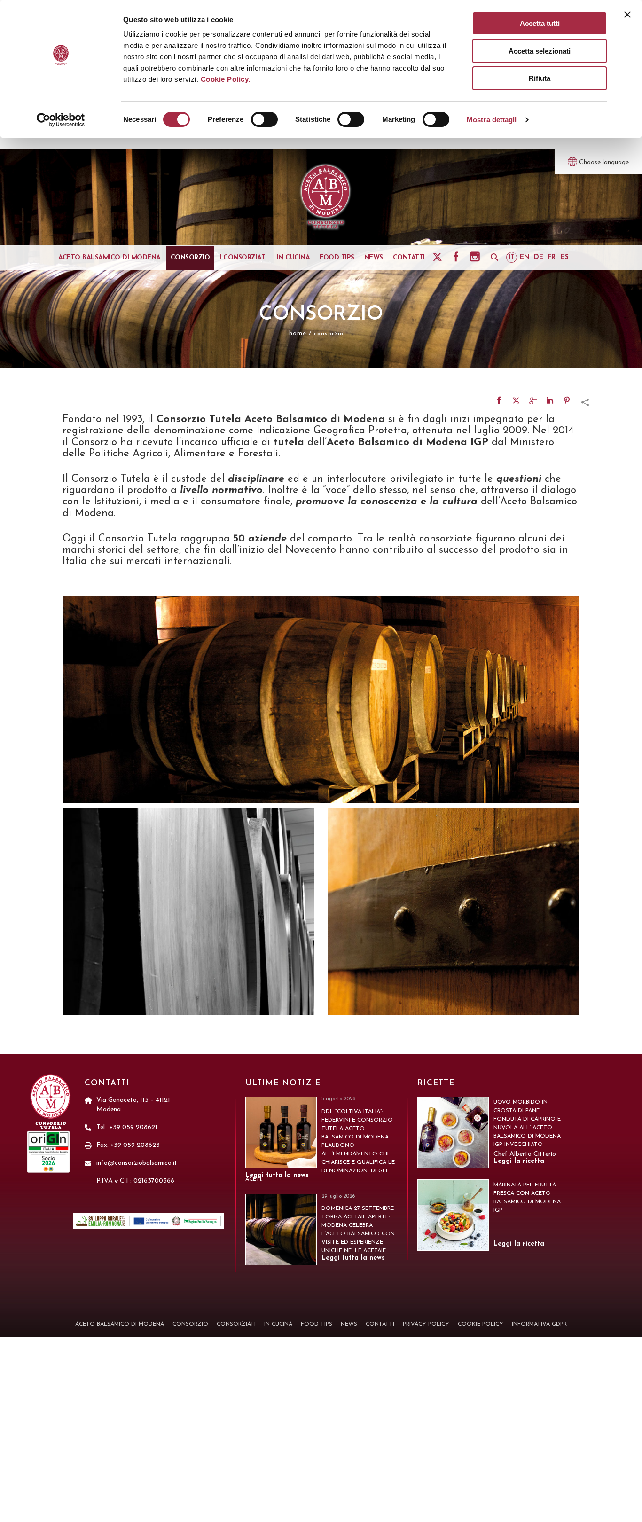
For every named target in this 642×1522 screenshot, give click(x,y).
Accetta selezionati (540, 51)
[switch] (264, 119)
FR (552, 257)
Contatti (409, 257)
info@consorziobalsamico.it (136, 1163)
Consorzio (190, 257)
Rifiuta (539, 78)
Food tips (337, 257)
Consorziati (236, 1324)
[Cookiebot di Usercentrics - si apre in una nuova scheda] (61, 120)
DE (538, 257)
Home (297, 333)
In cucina (293, 257)
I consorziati (243, 257)
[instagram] (476, 257)
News (373, 257)
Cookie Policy (480, 1324)
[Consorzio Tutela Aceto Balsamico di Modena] (325, 197)
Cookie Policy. (226, 79)
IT (512, 257)
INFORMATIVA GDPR (539, 1324)
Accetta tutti (540, 23)
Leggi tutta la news (277, 1175)
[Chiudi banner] (627, 14)
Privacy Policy (426, 1324)
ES (565, 257)
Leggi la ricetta (518, 1161)
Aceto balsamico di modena (109, 257)
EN (524, 257)
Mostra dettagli (492, 120)
